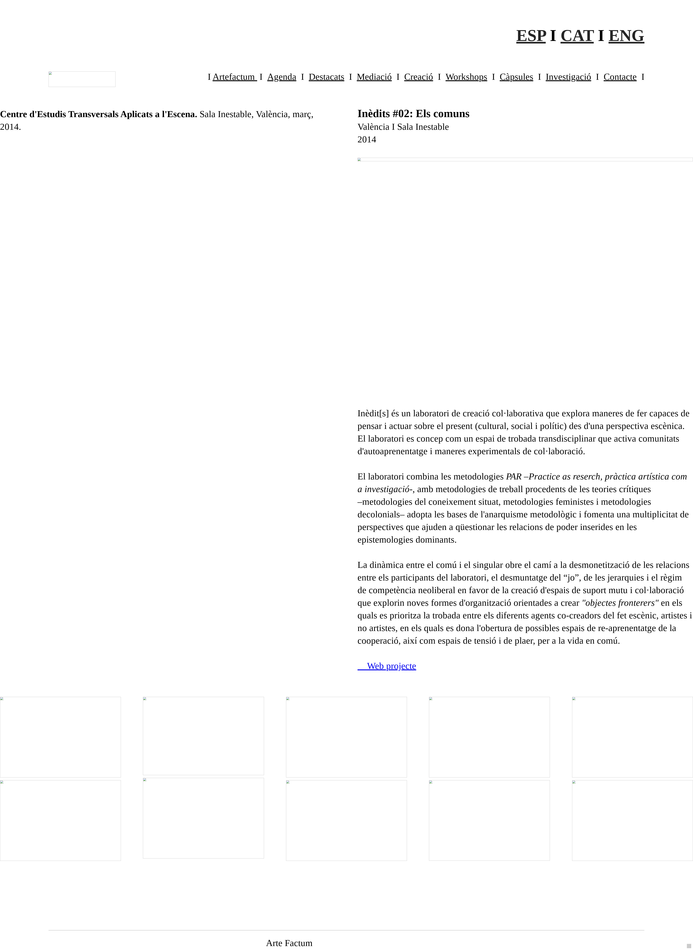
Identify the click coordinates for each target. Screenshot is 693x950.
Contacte (620, 77)
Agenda (281, 77)
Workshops (466, 77)
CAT (577, 35)
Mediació (374, 77)
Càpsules (516, 77)
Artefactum (234, 77)
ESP (531, 35)
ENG (626, 35)
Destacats (326, 77)
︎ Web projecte (387, 666)
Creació (418, 77)
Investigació (568, 77)
